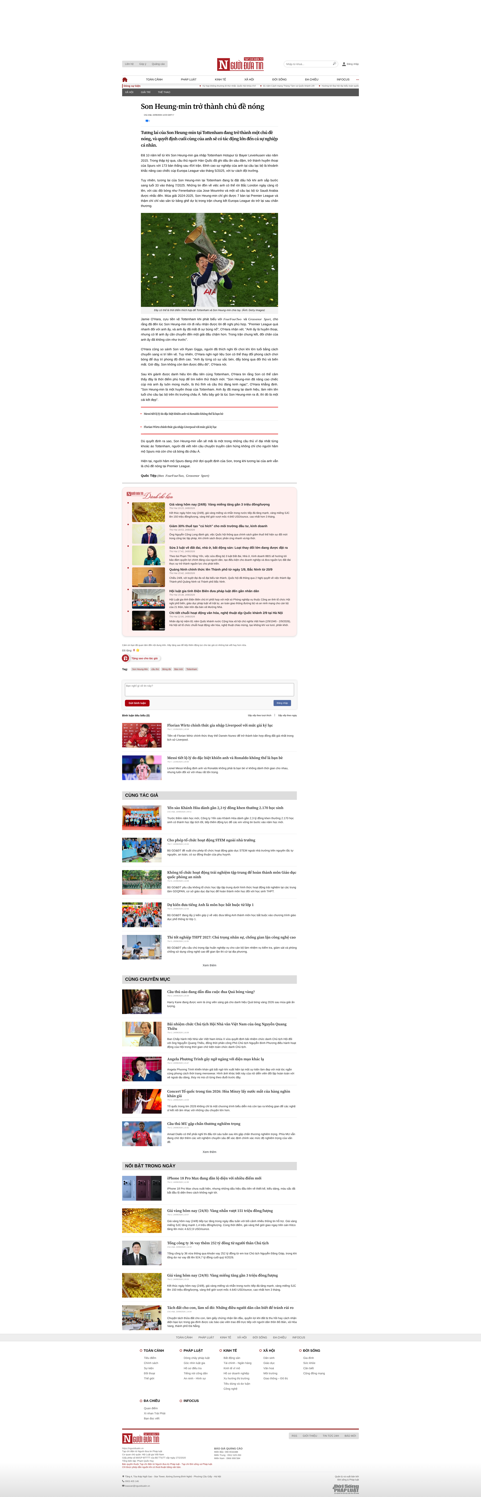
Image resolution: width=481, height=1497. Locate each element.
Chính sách (151, 1363)
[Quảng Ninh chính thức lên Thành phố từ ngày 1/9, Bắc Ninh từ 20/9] (149, 577)
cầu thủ (155, 669)
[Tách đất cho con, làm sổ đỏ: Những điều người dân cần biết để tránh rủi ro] (142, 1317)
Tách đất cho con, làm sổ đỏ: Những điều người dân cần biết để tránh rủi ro (230, 1307)
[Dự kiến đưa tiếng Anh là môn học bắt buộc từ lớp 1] (142, 914)
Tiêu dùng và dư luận (237, 1383)
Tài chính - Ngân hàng (237, 1363)
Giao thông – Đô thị (275, 1378)
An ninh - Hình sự (195, 1378)
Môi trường (270, 1373)
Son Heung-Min (140, 669)
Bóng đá (166, 669)
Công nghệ (230, 1388)
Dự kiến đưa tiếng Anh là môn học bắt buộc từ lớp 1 (210, 904)
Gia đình (308, 1358)
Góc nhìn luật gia (194, 1363)
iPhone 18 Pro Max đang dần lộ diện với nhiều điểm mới (214, 1178)
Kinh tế (220, 79)
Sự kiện (149, 1368)
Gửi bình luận (137, 703)
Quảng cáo (158, 63)
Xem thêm (209, 965)
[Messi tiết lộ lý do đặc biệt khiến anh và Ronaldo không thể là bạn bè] (142, 767)
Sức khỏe (309, 1363)
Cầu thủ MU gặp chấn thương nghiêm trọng (203, 1123)
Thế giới (149, 1378)
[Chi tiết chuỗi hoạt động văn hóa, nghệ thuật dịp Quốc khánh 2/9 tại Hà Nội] (149, 620)
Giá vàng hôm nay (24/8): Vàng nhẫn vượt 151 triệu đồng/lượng (220, 1210)
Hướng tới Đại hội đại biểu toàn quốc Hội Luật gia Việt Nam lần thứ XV (316, 86)
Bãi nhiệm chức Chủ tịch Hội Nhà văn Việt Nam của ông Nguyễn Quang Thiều (227, 1026)
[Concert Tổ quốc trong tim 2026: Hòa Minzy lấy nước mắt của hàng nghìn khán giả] (142, 1101)
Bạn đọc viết (152, 1418)
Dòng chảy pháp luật (197, 1358)
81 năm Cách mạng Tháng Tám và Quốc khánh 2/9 (248, 86)
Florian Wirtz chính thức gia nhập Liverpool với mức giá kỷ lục (180, 427)
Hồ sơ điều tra (193, 1368)
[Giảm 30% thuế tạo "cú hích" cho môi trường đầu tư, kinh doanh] (149, 534)
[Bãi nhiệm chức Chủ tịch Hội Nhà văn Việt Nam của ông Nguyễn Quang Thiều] (142, 1034)
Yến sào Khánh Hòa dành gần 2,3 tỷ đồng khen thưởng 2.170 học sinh (225, 807)
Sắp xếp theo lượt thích (259, 715)
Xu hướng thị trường (236, 1378)
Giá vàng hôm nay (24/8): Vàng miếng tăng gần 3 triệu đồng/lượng (219, 504)
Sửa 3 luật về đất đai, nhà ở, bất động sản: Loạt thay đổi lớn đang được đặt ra (228, 547)
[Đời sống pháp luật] (319, 1489)
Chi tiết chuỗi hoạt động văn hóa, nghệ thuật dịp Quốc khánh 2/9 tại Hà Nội (226, 613)
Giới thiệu (310, 1435)
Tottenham (191, 669)
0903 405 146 (132, 1481)
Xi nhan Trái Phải (154, 1413)
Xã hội (249, 79)
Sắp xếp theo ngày (287, 715)
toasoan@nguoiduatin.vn (137, 1486)
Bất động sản (232, 1358)
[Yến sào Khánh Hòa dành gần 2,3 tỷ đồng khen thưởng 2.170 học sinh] (142, 817)
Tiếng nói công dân (196, 1373)
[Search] (334, 64)
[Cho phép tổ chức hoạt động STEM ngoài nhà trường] (142, 850)
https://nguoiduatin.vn (133, 1448)
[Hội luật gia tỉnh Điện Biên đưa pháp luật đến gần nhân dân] (149, 599)
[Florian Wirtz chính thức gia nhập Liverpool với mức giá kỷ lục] (142, 735)
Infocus (343, 79)
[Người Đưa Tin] (191, 1438)
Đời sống (279, 79)
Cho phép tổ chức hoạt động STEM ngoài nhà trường (211, 840)
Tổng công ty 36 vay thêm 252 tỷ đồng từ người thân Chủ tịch (218, 1243)
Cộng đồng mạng (314, 1373)
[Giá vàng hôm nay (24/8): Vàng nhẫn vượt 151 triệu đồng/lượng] (142, 1220)
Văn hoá (268, 1368)
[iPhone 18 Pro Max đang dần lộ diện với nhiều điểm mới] (142, 1188)
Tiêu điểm (150, 1358)
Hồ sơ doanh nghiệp (236, 1373)
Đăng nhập (282, 703)
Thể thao (164, 92)
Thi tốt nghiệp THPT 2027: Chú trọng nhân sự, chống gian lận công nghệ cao (231, 937)
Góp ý (142, 63)
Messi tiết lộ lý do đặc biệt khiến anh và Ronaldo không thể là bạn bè (183, 414)
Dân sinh (269, 1358)
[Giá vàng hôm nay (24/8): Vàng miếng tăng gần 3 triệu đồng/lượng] (149, 512)
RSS (294, 1435)
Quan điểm (151, 1408)
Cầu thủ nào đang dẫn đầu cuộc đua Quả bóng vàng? (211, 991)
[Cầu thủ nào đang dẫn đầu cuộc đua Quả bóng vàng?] (142, 1001)
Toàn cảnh (154, 79)
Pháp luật (189, 79)
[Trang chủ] (240, 64)
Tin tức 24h (331, 1435)
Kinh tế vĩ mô (232, 1368)
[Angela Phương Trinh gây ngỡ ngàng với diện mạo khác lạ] (142, 1069)
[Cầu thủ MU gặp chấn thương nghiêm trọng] (142, 1133)
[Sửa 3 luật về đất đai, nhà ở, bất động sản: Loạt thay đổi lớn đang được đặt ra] (149, 555)
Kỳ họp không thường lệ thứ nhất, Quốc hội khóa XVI (188, 86)
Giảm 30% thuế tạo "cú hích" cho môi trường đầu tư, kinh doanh (218, 526)
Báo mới (178, 669)
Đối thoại (149, 1373)
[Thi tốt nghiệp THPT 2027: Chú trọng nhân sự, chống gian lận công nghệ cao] (142, 947)
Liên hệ (129, 63)
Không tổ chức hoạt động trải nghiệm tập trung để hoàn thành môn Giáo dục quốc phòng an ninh (231, 874)
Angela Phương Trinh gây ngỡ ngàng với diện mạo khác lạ (215, 1059)
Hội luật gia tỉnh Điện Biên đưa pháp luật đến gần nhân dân (214, 591)
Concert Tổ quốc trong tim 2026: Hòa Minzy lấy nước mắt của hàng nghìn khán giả (228, 1093)
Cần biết (308, 1368)
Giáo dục (269, 1363)
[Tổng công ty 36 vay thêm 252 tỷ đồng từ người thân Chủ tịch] (142, 1253)
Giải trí (145, 92)
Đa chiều (311, 79)
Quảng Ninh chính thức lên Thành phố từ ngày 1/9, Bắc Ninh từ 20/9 (220, 569)
